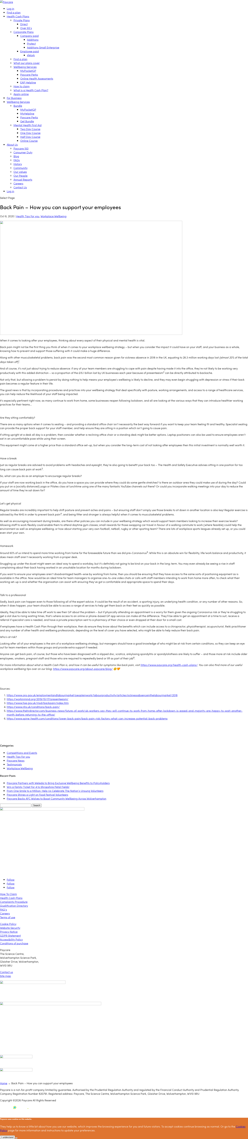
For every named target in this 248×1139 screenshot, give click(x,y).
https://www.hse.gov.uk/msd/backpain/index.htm (38, 703)
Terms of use (7, 917)
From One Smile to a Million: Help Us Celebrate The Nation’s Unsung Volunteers (55, 791)
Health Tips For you (27, 216)
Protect (31, 43)
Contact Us (20, 187)
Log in (10, 8)
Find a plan (14, 12)
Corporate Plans (23, 32)
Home (3, 1083)
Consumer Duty (22, 152)
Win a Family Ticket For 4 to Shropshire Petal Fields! (38, 787)
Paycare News (15, 760)
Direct (24, 24)
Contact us (6, 972)
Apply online (21, 94)
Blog (16, 156)
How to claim (21, 86)
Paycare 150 (21, 148)
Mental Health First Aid (27, 125)
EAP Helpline (28, 82)
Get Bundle (27, 121)
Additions (32, 40)
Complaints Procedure (13, 902)
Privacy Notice (9, 932)
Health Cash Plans (18, 16)
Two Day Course (30, 129)
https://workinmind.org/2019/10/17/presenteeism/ (37, 699)
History (17, 164)
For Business (14, 98)
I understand (7, 1137)
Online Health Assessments (36, 78)
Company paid (29, 36)
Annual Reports (22, 179)
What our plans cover (26, 63)
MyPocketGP (28, 71)
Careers (18, 183)
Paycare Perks (29, 75)
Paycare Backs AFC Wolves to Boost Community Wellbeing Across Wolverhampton (56, 798)
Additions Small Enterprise (43, 47)
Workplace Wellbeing (53, 216)
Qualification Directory (14, 906)
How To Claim (8, 894)
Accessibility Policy (11, 939)
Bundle (17, 106)
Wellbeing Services (25, 67)
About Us (12, 144)
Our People (20, 176)
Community (20, 168)
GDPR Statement (10, 935)
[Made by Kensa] (15, 1107)
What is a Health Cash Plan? (30, 90)
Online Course (29, 141)
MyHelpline (27, 113)
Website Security (10, 928)
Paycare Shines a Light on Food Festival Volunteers (37, 795)
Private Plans (21, 20)
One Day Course (30, 133)
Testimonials (14, 764)
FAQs (16, 160)
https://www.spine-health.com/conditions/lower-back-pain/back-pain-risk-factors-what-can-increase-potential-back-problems (87, 718)
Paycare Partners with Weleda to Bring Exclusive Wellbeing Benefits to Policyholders (58, 783)
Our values (20, 172)
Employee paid (29, 51)
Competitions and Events (22, 753)
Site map (5, 976)
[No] (16, 1137)
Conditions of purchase (14, 943)
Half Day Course (30, 137)
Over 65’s (26, 28)
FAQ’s (3, 909)
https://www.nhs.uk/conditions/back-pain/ (33, 707)
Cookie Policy (8, 924)
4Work (31, 55)
